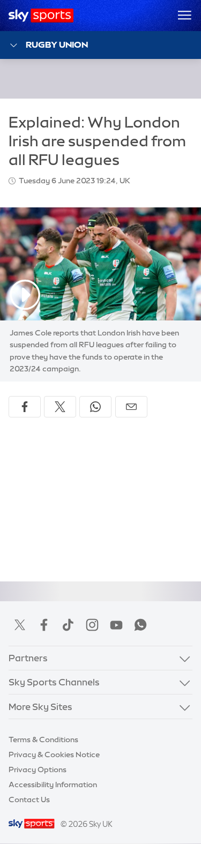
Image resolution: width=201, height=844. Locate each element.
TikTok (68, 625)
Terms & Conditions (43, 739)
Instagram (92, 625)
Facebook (44, 625)
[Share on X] (60, 406)
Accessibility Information (53, 784)
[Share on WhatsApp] (95, 406)
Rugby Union (57, 44)
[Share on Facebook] (25, 406)
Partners (28, 657)
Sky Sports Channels (54, 681)
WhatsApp (140, 625)
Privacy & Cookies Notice (54, 754)
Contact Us (29, 799)
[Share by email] (131, 406)
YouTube (116, 625)
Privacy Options (37, 769)
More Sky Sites (40, 706)
